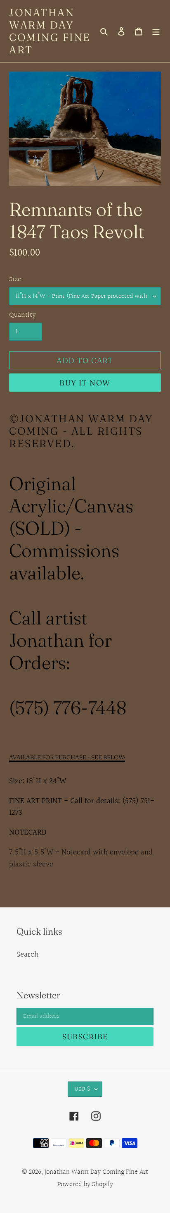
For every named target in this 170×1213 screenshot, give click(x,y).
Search (28, 954)
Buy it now (84, 383)
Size (15, 279)
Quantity (22, 315)
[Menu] (156, 31)
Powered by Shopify (85, 1184)
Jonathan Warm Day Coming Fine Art (50, 31)
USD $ (82, 1089)
